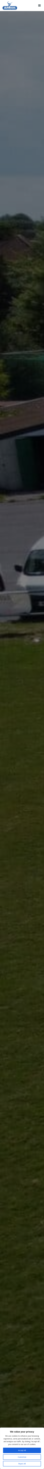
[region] (22, 1448)
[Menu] (39, 5)
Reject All (22, 1463)
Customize (22, 1457)
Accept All (22, 1450)
